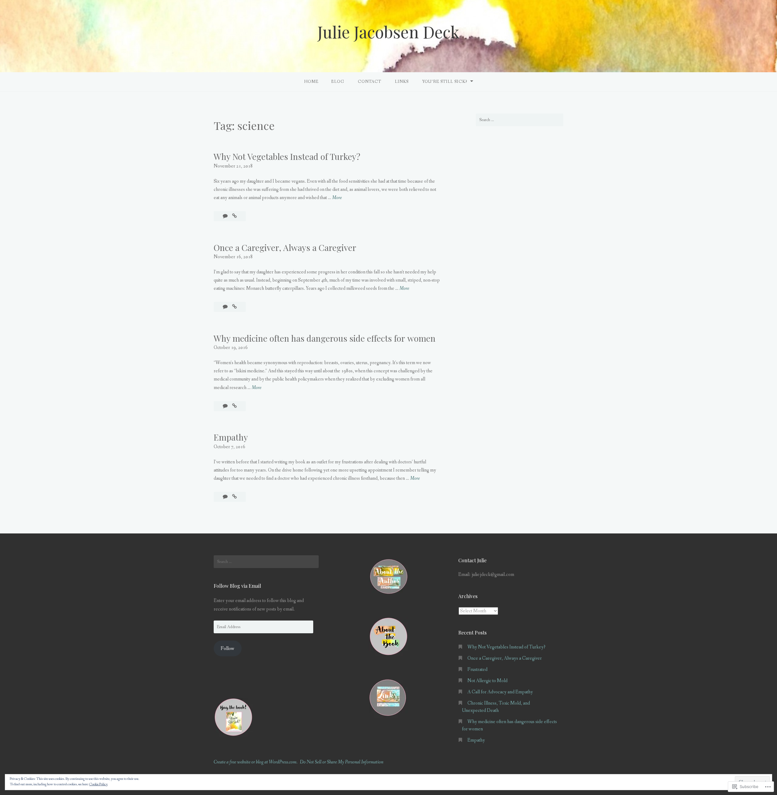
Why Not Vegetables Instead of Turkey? (287, 156)
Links (402, 81)
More (337, 198)
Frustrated (477, 669)
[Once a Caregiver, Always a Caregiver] (234, 307)
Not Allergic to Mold (487, 681)
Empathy (231, 437)
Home (311, 81)
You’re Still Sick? (444, 81)
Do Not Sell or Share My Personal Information (341, 762)
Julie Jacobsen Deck (388, 32)
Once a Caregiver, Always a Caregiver (285, 247)
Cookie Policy (98, 784)
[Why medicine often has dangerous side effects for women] (234, 406)
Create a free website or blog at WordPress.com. (255, 762)
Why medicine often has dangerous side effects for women (325, 338)
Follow (227, 648)
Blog (337, 81)
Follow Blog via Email (237, 586)
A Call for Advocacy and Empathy (500, 692)
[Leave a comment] (225, 216)
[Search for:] (519, 119)
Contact (369, 81)
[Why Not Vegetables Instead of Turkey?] (234, 216)
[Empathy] (234, 497)
